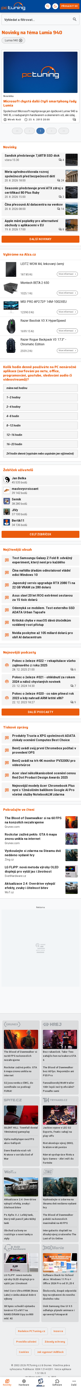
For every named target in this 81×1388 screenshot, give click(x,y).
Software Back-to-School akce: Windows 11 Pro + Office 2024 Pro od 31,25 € (58, 1279)
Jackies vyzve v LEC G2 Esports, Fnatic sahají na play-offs (57, 1131)
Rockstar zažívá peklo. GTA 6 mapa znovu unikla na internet (31, 837)
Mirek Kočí (14, 119)
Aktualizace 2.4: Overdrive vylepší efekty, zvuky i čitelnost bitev (30, 886)
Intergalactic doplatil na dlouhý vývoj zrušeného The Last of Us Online (59, 1234)
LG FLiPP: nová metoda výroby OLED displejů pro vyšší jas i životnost (32, 869)
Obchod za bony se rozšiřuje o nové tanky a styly (18, 1234)
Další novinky (40, 239)
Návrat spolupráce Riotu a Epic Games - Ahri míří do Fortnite (58, 1158)
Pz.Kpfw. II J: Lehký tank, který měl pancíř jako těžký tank (20, 1219)
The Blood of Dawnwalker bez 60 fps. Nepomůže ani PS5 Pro (58, 1071)
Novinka (8, 96)
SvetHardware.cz (15, 875)
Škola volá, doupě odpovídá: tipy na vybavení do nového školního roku (60, 1294)
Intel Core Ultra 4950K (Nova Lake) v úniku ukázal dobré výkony (21, 1294)
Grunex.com (12, 826)
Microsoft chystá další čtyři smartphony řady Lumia (39, 103)
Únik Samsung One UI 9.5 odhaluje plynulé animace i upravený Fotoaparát (59, 1310)
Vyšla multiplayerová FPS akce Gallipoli (19, 1141)
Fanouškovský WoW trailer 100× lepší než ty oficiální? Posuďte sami (58, 1086)
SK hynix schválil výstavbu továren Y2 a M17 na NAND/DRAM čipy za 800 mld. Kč (19, 1312)
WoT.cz (9, 892)
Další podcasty (40, 712)
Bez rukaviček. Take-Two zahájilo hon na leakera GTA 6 (59, 1055)
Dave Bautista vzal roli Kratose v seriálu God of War (18, 1154)
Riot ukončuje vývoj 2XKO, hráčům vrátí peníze (58, 1145)
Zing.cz (9, 859)
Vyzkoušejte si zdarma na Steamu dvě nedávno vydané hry (33, 853)
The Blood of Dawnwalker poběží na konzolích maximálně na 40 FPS (58, 1219)
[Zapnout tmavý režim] (55, 6)
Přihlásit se (69, 6)
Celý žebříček (40, 534)
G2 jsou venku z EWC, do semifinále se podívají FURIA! (18, 1086)
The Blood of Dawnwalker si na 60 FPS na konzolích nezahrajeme (33, 820)
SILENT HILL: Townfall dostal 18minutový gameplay (21, 1129)
